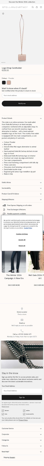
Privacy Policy (23, 420)
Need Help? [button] (5, 452)
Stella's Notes (6, 182)
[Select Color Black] (4, 83)
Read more (5, 406)
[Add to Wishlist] (3, 13)
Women (7, 410)
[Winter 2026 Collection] (14, 252)
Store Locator (22, 312)
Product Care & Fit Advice (10, 194)
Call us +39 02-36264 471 (22, 334)
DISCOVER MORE (14, 285)
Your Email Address (8, 386)
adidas (28, 410)
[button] (22, 37)
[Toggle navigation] (41, 7)
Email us (22, 323)
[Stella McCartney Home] (14, 7)
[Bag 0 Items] (37, 7)
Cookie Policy (28, 228)
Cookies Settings (22, 234)
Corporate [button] (5, 434)
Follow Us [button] (5, 446)
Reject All (22, 245)
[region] (22, 233)
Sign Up (22, 397)
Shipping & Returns (8, 199)
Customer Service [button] (8, 428)
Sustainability (6, 188)
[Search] (33, 7)
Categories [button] (5, 440)
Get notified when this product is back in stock (19, 91)
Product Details (7, 118)
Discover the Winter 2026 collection (22, 2)
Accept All (22, 240)
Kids (6, 414)
